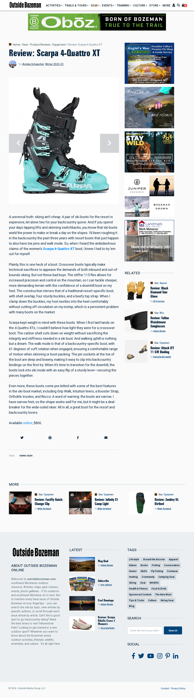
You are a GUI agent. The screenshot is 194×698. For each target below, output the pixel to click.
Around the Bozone (154, 559)
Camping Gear (166, 576)
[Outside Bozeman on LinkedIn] (175, 656)
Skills (144, 571)
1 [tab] (62, 203)
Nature (133, 565)
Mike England (44, 508)
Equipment (59, 44)
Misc (162, 312)
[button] (22, 438)
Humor (133, 571)
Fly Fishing (157, 571)
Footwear (172, 571)
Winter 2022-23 (54, 64)
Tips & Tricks (136, 600)
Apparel (163, 283)
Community (148, 576)
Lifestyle (134, 559)
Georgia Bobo (108, 628)
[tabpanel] (64, 143)
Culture (152, 600)
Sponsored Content (140, 594)
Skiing (132, 582)
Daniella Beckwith (162, 357)
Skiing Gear (26, 456)
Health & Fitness (138, 588)
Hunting (133, 576)
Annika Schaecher (33, 64)
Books (144, 565)
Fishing (156, 565)
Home (16, 44)
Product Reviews (40, 44)
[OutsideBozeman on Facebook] (133, 656)
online (27, 423)
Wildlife (154, 582)
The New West (163, 594)
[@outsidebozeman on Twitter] (141, 656)
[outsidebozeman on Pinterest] (167, 656)
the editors (106, 585)
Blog (131, 606)
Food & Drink (159, 588)
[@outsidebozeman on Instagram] (159, 656)
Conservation (171, 565)
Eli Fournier (159, 301)
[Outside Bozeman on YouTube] (150, 656)
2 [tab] (65, 203)
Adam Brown (159, 331)
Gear (25, 44)
